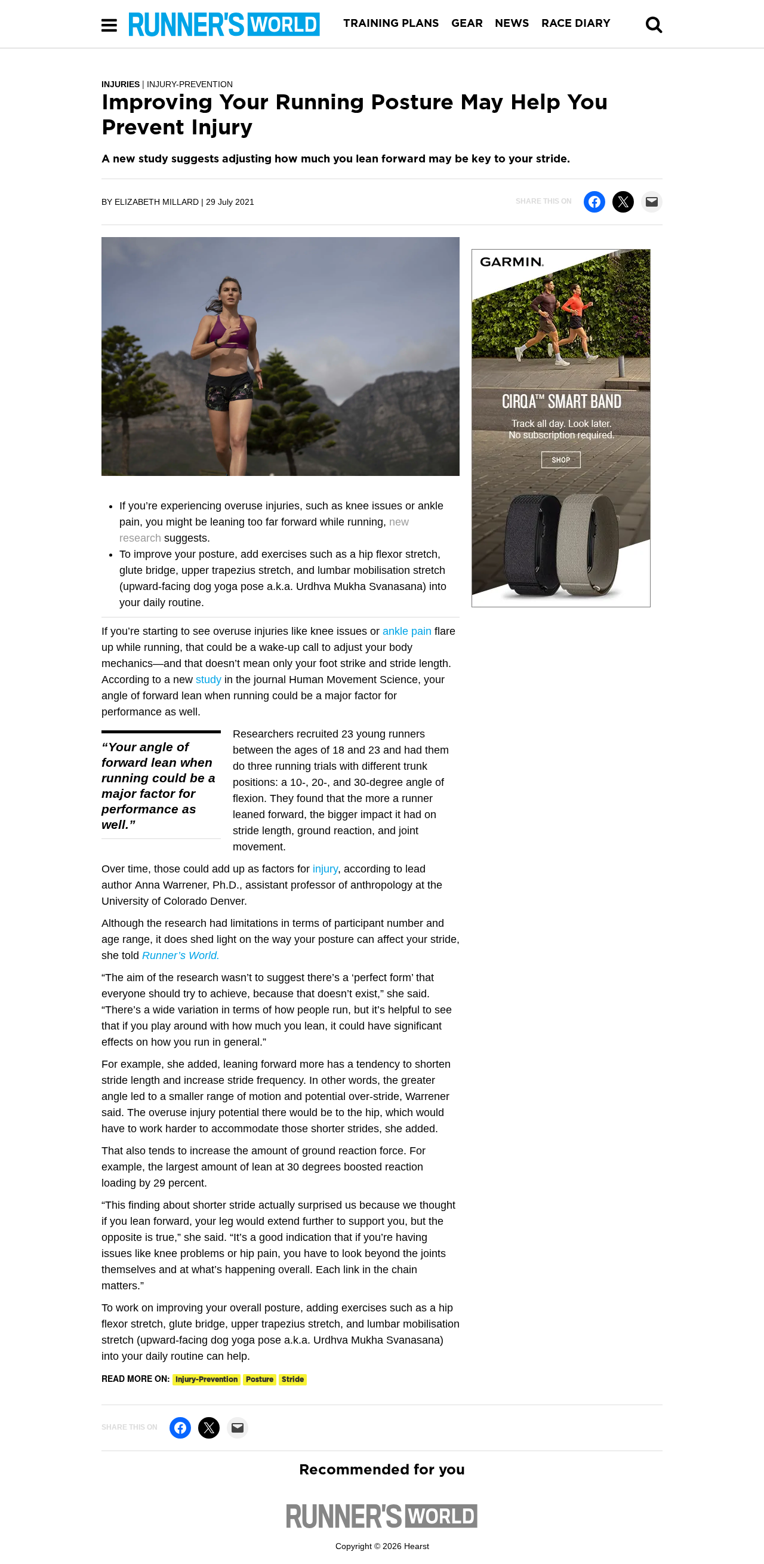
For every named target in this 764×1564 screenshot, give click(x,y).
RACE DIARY (576, 24)
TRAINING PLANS (391, 24)
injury (325, 869)
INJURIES (120, 84)
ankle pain (409, 631)
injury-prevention (206, 1379)
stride (293, 1379)
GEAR (467, 24)
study (208, 680)
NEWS (512, 24)
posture (259, 1379)
